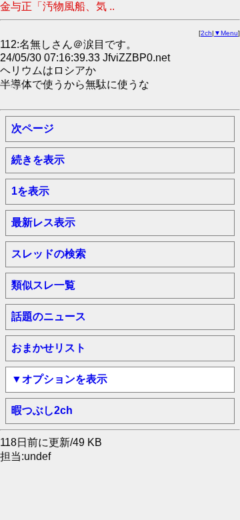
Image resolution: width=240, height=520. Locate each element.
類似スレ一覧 (43, 285)
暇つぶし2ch (42, 410)
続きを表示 (38, 159)
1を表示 (30, 191)
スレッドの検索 (48, 253)
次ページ (32, 128)
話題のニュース (48, 316)
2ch (206, 33)
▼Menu (226, 33)
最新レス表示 (43, 222)
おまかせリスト (48, 347)
